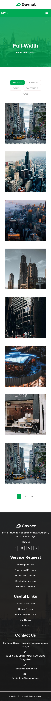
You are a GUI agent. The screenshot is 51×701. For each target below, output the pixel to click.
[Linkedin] (35, 548)
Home (19, 52)
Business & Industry (25, 324)
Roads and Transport (25, 226)
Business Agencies (25, 469)
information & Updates (25, 614)
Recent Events (25, 609)
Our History (25, 620)
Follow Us (25, 542)
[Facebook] (15, 548)
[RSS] (29, 548)
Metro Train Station (25, 421)
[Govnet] (26, 4)
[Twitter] (22, 548)
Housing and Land (25, 129)
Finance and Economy (25, 178)
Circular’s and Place (25, 603)
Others (25, 625)
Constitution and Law (25, 275)
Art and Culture (25, 372)
